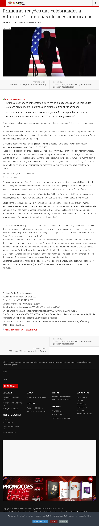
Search (38, 408)
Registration (8, 423)
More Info (63, 521)
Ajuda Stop (32, 397)
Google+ (80, 404)
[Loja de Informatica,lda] (49, 99)
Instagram (81, 414)
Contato (42, 412)
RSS (90, 414)
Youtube (80, 410)
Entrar (6, 419)
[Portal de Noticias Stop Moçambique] (16, 3)
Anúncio (55, 411)
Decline (53, 521)
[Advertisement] (49, 458)
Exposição (56, 418)
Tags (29, 408)
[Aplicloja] (49, 329)
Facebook (81, 397)
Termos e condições (11, 397)
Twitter (80, 400)
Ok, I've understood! (40, 521)
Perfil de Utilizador (11, 426)
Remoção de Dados (10, 409)
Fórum (43, 397)
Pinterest (81, 407)
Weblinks (31, 412)
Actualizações (58, 415)
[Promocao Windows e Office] (49, 488)
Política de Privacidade (12, 403)
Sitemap (67, 418)
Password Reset (9, 432)
